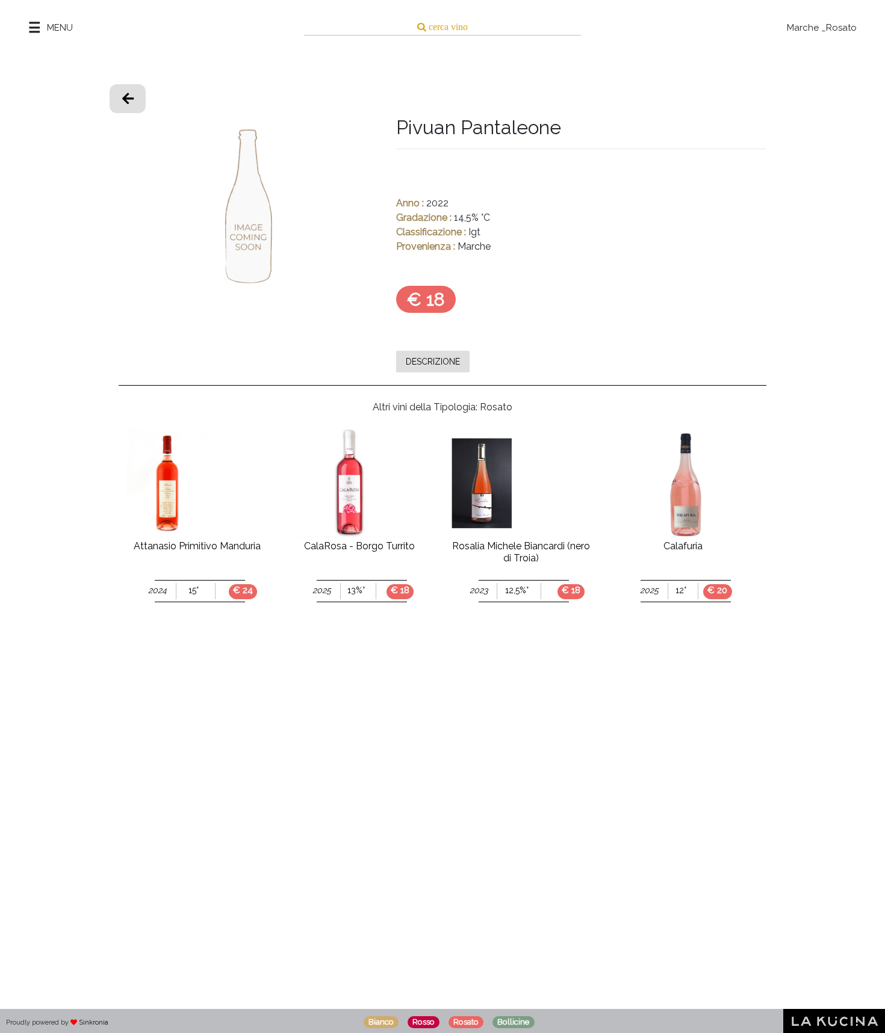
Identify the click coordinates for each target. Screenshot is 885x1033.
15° (193, 590)
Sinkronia (93, 1022)
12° (680, 590)
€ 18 (400, 590)
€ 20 (717, 590)
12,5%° (517, 590)
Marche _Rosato (822, 27)
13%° (356, 590)
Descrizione (433, 361)
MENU (60, 27)
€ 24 (243, 590)
